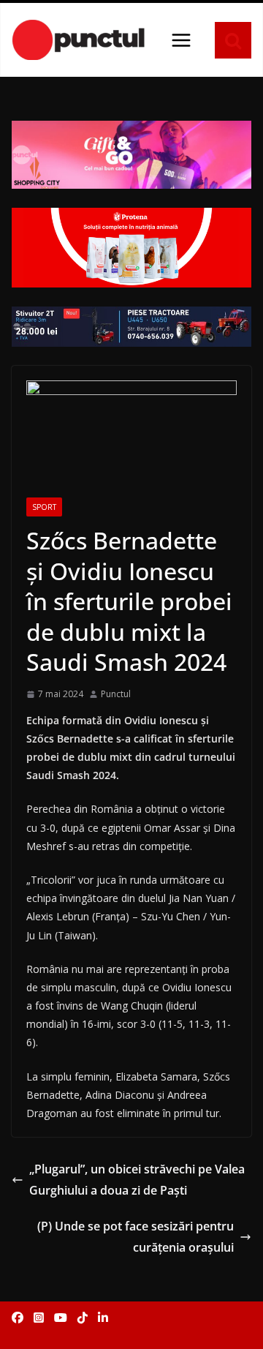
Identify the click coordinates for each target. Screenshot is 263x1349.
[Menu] (181, 40)
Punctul (116, 694)
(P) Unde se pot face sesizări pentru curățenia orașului (135, 1236)
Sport (44, 507)
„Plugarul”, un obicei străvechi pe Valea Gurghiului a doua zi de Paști (137, 1179)
